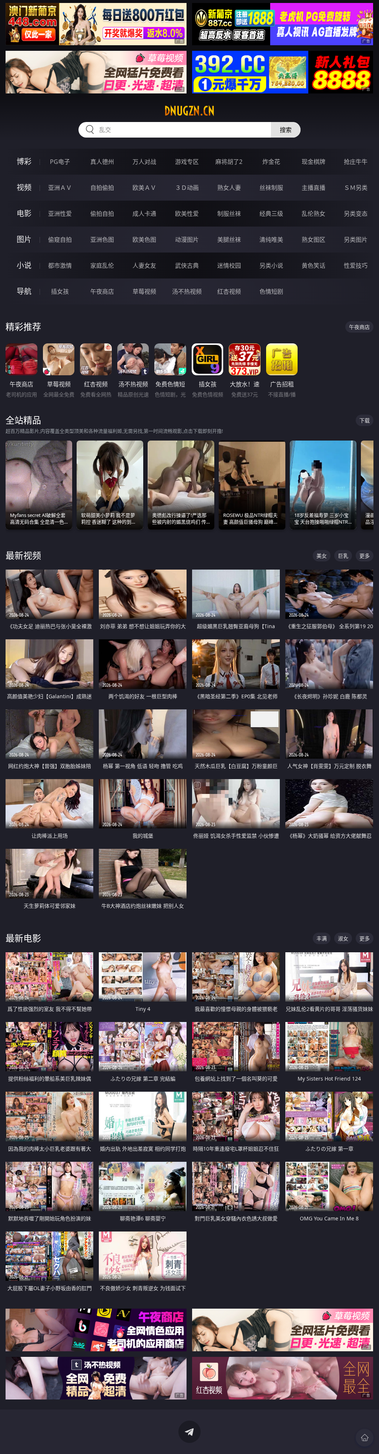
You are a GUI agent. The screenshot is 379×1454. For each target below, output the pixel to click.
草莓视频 (144, 291)
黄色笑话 (313, 265)
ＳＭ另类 (356, 188)
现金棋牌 (313, 162)
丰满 (321, 938)
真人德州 (102, 162)
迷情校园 (229, 265)
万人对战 (144, 162)
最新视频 (23, 555)
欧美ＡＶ (144, 188)
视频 (24, 187)
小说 (24, 265)
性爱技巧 (356, 265)
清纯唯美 (271, 239)
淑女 (343, 938)
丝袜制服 (271, 188)
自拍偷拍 (102, 188)
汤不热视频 (187, 291)
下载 (364, 420)
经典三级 (271, 214)
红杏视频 (229, 291)
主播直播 (313, 188)
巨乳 (343, 555)
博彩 (24, 161)
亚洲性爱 (60, 214)
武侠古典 (187, 265)
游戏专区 (187, 162)
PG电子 (60, 162)
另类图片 (356, 239)
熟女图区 (313, 239)
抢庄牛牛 (356, 162)
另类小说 (271, 265)
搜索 (286, 130)
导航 (24, 291)
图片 (24, 239)
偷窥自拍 (60, 239)
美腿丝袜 (229, 239)
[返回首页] (364, 1438)
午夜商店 (102, 291)
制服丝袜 (229, 214)
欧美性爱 (187, 214)
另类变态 (356, 214)
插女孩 (60, 291)
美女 (321, 555)
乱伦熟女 (313, 214)
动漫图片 (187, 239)
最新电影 (23, 938)
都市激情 (60, 265)
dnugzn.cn (189, 110)
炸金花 (271, 162)
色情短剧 (271, 291)
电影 (24, 213)
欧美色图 (144, 239)
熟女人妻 (229, 188)
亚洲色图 (102, 239)
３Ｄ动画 (187, 188)
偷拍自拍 (102, 214)
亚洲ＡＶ (60, 188)
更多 (364, 555)
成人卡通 (144, 214)
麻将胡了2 (228, 162)
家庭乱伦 (102, 265)
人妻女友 (144, 265)
